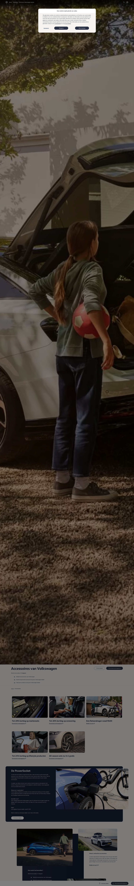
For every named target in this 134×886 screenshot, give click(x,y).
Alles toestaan (82, 28)
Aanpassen (46, 28)
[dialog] (67, 443)
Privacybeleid (67, 23)
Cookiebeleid (57, 23)
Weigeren (61, 28)
